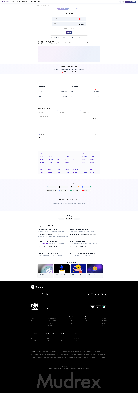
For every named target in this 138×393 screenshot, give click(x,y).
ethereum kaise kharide (80, 354)
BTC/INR (41, 153)
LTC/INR (75, 159)
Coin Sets (18, 1)
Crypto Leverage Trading (60, 357)
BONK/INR (67, 166)
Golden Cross (93, 357)
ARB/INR (67, 169)
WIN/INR (83, 159)
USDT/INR (50, 153)
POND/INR (50, 159)
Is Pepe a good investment (34, 354)
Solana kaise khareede (93, 354)
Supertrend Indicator (89, 351)
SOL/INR (83, 153)
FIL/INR (58, 159)
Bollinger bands (98, 357)
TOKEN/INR (84, 156)
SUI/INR (83, 162)
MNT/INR (58, 162)
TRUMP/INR (92, 166)
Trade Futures (24, 1)
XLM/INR (50, 172)
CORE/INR (75, 169)
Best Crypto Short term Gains (75, 351)
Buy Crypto (13, 1)
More (39, 1)
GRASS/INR (50, 169)
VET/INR (75, 166)
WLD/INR (92, 159)
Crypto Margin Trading (53, 357)
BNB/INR (67, 156)
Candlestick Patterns (78, 357)
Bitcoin (98, 354)
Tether (104, 354)
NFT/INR (92, 172)
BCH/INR (42, 172)
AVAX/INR (75, 162)
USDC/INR (67, 159)
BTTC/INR (42, 162)
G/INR (41, 169)
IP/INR (83, 169)
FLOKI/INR (42, 166)
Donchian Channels (72, 357)
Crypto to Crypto (75, 8)
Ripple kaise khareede (86, 354)
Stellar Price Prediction (46, 357)
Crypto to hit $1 (60, 351)
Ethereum (101, 354)
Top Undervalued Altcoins (96, 351)
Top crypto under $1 (39, 351)
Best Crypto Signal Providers (66, 351)
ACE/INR (75, 172)
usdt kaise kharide (73, 354)
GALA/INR (92, 169)
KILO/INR (67, 172)
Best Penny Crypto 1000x (53, 351)
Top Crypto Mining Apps (46, 351)
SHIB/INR (50, 156)
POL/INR (92, 162)
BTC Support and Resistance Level (86, 357)
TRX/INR (41, 156)
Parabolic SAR (66, 357)
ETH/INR (58, 153)
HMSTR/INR (92, 153)
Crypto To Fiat (62, 8)
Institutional (33, 1)
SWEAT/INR (59, 156)
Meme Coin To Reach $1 (83, 351)
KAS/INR (50, 162)
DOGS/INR (84, 166)
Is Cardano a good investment (51, 354)
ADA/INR (42, 159)
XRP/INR (75, 153)
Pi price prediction (33, 357)
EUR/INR (67, 162)
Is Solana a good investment (42, 354)
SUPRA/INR (59, 166)
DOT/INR (58, 172)
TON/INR (75, 156)
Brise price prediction (39, 357)
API (29, 1)
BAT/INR (50, 166)
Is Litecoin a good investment (59, 354)
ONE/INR (58, 169)
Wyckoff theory (103, 357)
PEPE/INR (92, 156)
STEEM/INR (84, 172)
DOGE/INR (67, 153)
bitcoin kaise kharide (67, 354)
